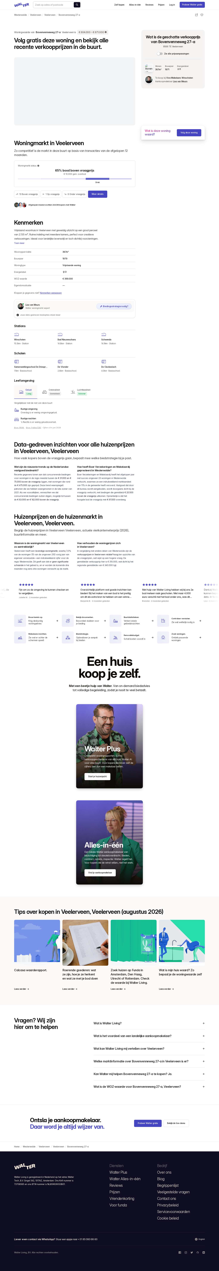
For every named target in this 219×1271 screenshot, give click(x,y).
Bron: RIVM (19, 428)
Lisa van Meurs (180, 81)
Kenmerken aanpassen (51, 293)
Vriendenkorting (122, 1198)
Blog (160, 1179)
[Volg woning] (202, 15)
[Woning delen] (196, 15)
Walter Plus (118, 1172)
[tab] (25, 392)
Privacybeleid (167, 1205)
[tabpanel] (74, 412)
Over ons (164, 1172)
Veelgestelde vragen (173, 1192)
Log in (172, 5)
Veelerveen (35, 15)
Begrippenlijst (167, 1185)
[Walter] (21, 5)
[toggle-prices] (160, 53)
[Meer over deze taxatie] (106, 32)
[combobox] (57, 4)
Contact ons (166, 1198)
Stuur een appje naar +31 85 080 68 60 (76, 1239)
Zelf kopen (119, 5)
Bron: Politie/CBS (33, 428)
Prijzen (161, 5)
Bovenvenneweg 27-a (69, 15)
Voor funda (118, 1205)
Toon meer (19, 243)
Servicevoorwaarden (173, 1211)
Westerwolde (20, 15)
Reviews (149, 5)
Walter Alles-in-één (125, 1179)
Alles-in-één (135, 5)
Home (17, 1146)
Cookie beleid (168, 1218)
